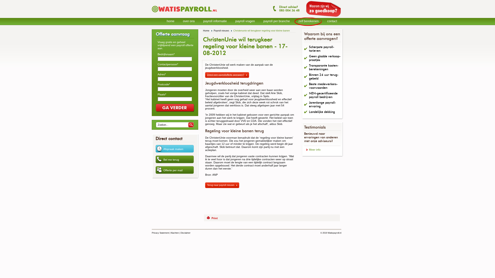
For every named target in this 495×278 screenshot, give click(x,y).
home (170, 21)
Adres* (162, 74)
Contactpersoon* (168, 64)
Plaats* (162, 94)
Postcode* (164, 84)
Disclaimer (185, 233)
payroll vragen (245, 21)
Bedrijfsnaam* (166, 54)
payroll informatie (215, 21)
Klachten (175, 233)
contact (332, 21)
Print (215, 218)
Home (206, 30)
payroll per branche (276, 21)
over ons (189, 21)
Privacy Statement (160, 233)
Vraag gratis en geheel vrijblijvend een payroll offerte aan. (175, 45)
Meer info (315, 149)
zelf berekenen (308, 21)
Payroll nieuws (221, 30)
